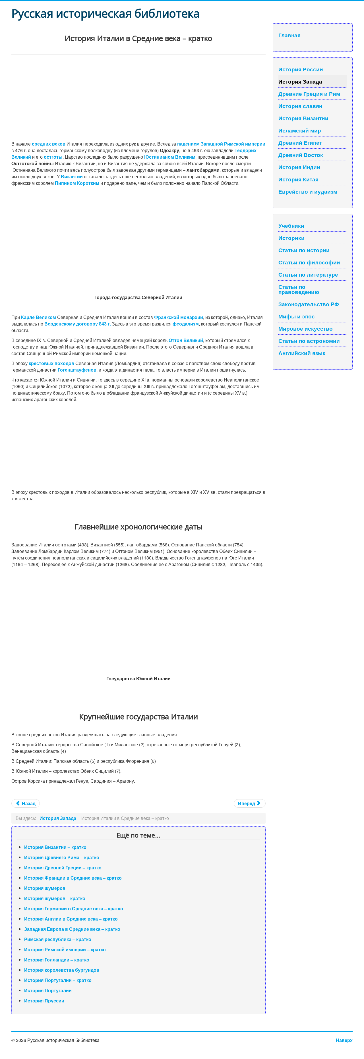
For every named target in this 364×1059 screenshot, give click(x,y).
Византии (72, 176)
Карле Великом (38, 317)
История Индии (299, 166)
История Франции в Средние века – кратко (73, 877)
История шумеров (44, 888)
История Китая (298, 179)
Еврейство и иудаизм (307, 191)
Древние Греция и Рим (309, 93)
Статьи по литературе (308, 274)
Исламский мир (299, 130)
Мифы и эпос (296, 316)
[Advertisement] (138, 97)
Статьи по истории (304, 249)
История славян (300, 105)
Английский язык (301, 352)
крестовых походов (51, 363)
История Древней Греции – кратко (63, 867)
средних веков (48, 143)
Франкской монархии (178, 317)
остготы (53, 157)
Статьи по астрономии (309, 340)
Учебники (291, 225)
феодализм (186, 323)
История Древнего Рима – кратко (61, 857)
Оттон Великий (186, 340)
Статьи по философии (309, 262)
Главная (289, 35)
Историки (291, 237)
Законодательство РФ (308, 303)
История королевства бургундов (61, 970)
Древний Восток (300, 154)
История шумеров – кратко (54, 898)
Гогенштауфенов (77, 369)
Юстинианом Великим (169, 157)
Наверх (344, 1040)
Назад (28, 803)
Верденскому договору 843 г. (77, 323)
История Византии (303, 118)
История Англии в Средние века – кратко (71, 918)
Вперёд (247, 803)
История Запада (300, 81)
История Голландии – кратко (56, 959)
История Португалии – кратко (58, 980)
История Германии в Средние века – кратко (73, 908)
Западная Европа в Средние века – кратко (72, 929)
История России (300, 69)
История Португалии (48, 990)
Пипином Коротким (77, 183)
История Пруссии (44, 1000)
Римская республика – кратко (57, 939)
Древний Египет (300, 142)
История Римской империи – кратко (65, 949)
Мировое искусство (305, 328)
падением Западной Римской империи (221, 143)
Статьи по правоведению (298, 289)
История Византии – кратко (55, 847)
